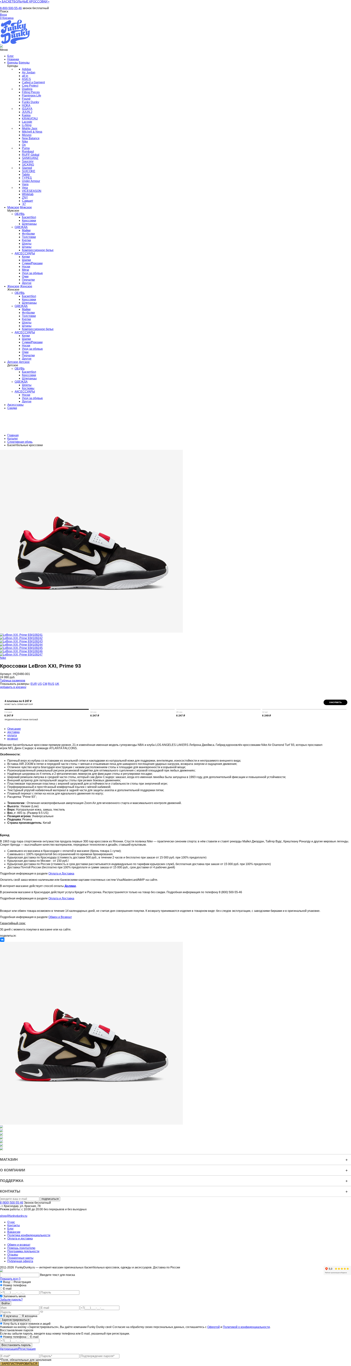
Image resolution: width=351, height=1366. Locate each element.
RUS (51, 683)
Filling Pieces (31, 92)
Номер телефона (14, 1285)
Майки (26, 230)
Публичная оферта (20, 1261)
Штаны (26, 246)
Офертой (213, 1327)
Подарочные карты (20, 1257)
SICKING (28, 164)
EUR (34, 683)
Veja (25, 187)
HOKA (26, 105)
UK (57, 683)
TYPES (27, 177)
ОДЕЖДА (21, 227)
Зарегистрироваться (15, 1319)
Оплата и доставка (20, 1238)
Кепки (26, 256)
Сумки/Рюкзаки (32, 263)
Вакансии (13, 1231)
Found (26, 98)
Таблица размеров (12, 680)
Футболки (28, 233)
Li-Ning (26, 125)
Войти (5, 1303)
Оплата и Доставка (61, 873)
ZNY (25, 197)
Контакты (13, 1225)
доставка (13, 732)
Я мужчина (10, 1316)
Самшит (27, 200)
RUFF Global (30, 154)
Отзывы (12, 1254)
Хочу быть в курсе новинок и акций (26, 1323)
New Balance (30, 138)
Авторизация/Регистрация (18, 1348)
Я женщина (29, 1316)
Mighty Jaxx (29, 128)
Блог (10, 1228)
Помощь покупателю (21, 1248)
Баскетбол (29, 217)
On (24, 144)
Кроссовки (29, 220)
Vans (25, 184)
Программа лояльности (23, 1251)
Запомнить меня (14, 1296)
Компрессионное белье (38, 250)
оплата (12, 735)
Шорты (26, 243)
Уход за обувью (32, 273)
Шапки (26, 260)
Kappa (26, 115)
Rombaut (28, 151)
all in (25, 75)
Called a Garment (33, 82)
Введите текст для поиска (57, 1274)
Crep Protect (30, 85)
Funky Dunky (30, 102)
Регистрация (22, 1282)
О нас (11, 1222)
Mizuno (26, 135)
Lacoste (27, 121)
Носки (26, 266)
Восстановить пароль (16, 1345)
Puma (26, 148)
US (40, 683)
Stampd (27, 167)
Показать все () (10, 1278)
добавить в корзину (13, 687)
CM (45, 683)
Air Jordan (28, 72)
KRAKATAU (30, 118)
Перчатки (28, 279)
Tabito (26, 174)
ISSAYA (27, 108)
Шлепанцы (29, 223)
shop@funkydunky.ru (13, 1215)
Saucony (27, 161)
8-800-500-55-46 (11, 8)
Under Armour (31, 181)
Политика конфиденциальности (28, 1235)
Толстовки (29, 237)
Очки (25, 276)
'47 (24, 204)
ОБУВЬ (20, 213)
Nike (25, 141)
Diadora (27, 88)
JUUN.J (27, 111)
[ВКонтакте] (2, 939)
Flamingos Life (31, 95)
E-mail (7, 1288)
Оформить (335, 702)
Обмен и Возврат (60, 917)
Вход (6, 1282)
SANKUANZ (30, 158)
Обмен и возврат (18, 1244)
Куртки (26, 240)
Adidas (26, 69)
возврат (12, 738)
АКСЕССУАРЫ (25, 253)
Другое (26, 283)
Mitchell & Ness (32, 131)
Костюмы (28, 388)
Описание (14, 728)
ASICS (26, 79)
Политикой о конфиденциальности (246, 1327)
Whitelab (27, 194)
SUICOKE (28, 171)
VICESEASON (31, 190)
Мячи (25, 269)
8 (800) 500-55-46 (11, 1202)
